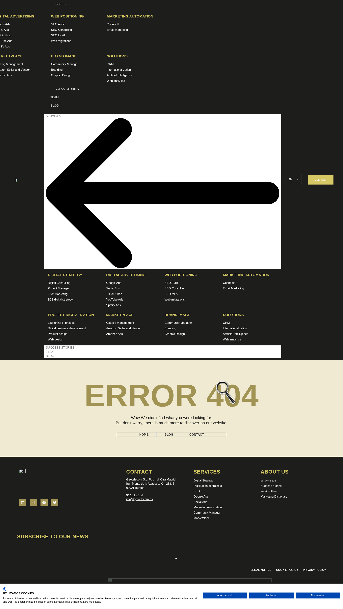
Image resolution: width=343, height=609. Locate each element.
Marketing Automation (130, 16)
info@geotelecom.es (139, 499)
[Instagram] (33, 502)
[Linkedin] (22, 502)
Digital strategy (65, 275)
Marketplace (120, 315)
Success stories (60, 347)
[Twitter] (54, 502)
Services (53, 116)
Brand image (64, 56)
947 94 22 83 (134, 495)
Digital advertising (125, 275)
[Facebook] (44, 502)
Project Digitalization (71, 315)
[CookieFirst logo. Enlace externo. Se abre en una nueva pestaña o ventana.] (4, 589)
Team (50, 351)
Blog (50, 356)
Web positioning (67, 16)
